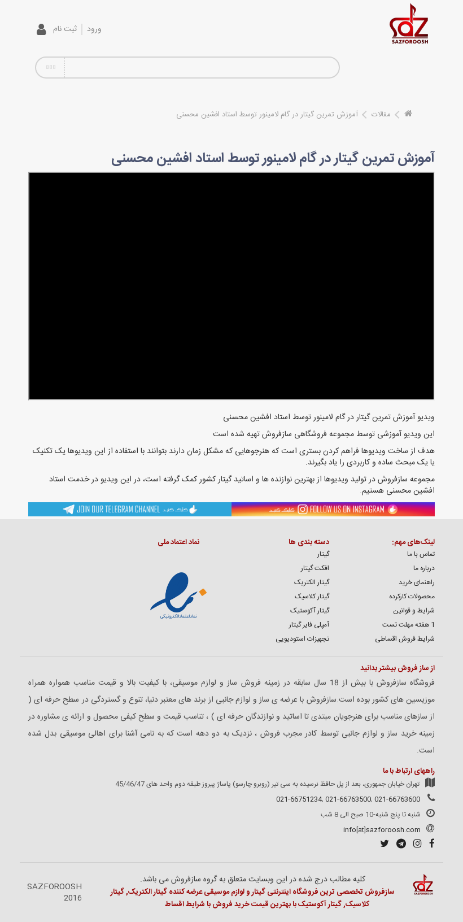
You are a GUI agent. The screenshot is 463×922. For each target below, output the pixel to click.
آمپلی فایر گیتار (309, 624)
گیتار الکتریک (311, 582)
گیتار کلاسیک (312, 596)
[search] (326, 67)
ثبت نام (65, 29)
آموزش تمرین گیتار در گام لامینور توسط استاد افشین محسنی (267, 114)
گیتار (323, 554)
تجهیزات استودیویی (302, 639)
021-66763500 (348, 799)
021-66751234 (299, 799)
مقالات (381, 114)
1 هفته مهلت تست (408, 624)
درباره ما (424, 568)
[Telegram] (398, 845)
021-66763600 (397, 799)
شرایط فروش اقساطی (405, 639)
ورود (94, 29)
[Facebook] (429, 845)
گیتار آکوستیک (309, 610)
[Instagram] (415, 845)
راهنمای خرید (417, 582)
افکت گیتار (315, 568)
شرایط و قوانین (414, 610)
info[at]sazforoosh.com (382, 830)
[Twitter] (381, 845)
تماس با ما (421, 554)
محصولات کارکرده (412, 596)
